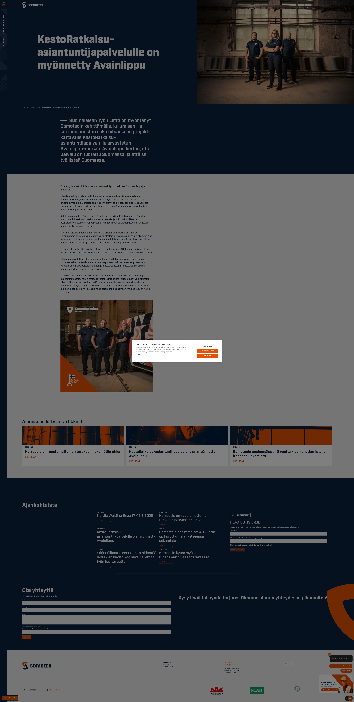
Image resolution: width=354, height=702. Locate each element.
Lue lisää (138, 354)
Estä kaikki (207, 356)
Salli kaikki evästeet (207, 351)
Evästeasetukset (207, 346)
